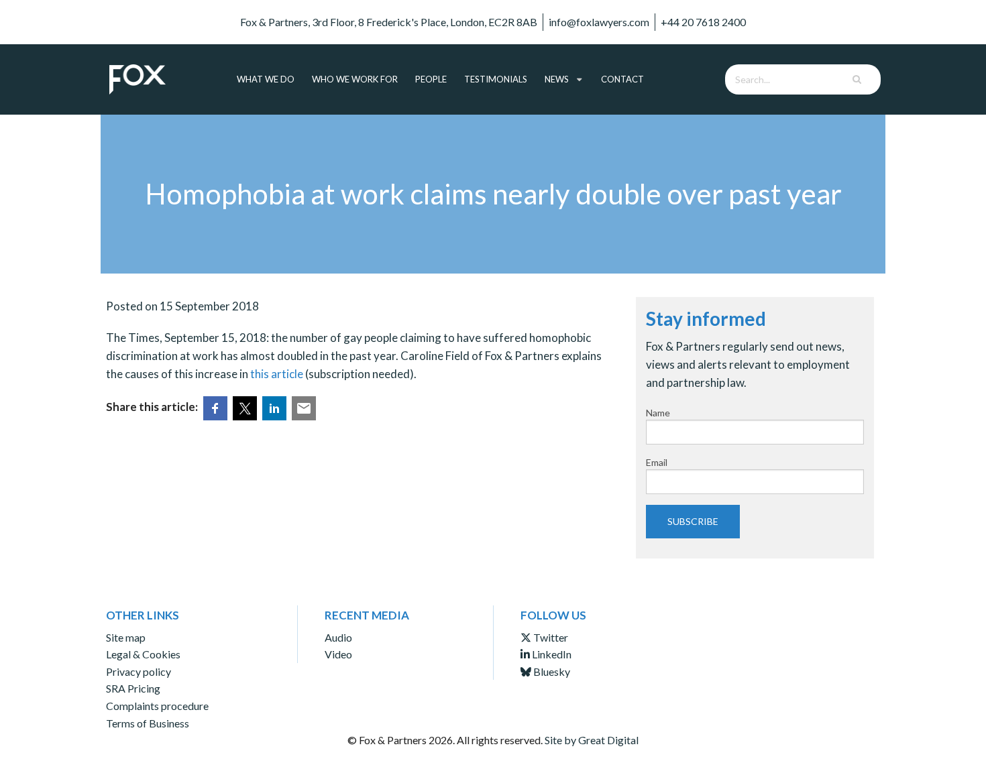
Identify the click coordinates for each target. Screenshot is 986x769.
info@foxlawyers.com (599, 21)
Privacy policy (138, 671)
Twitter (549, 637)
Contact (622, 79)
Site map (126, 637)
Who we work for (355, 79)
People (431, 79)
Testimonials (495, 79)
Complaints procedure (157, 705)
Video (338, 654)
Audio (338, 637)
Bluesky (550, 671)
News (557, 79)
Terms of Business (147, 723)
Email (656, 462)
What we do (265, 79)
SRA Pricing (133, 688)
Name (658, 412)
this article (276, 374)
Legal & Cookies (143, 654)
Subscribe (692, 521)
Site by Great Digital (592, 739)
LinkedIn (550, 654)
